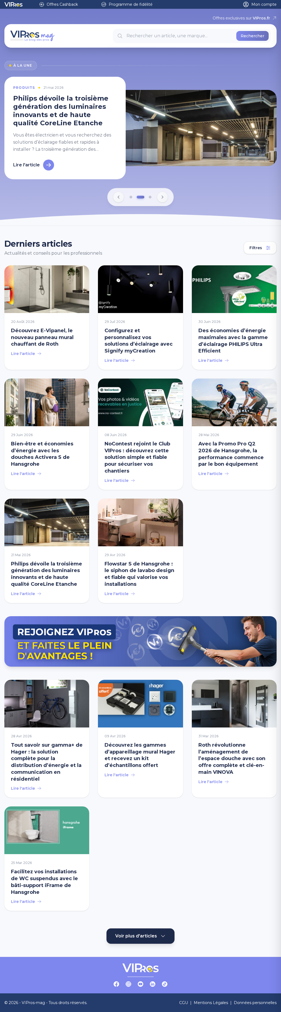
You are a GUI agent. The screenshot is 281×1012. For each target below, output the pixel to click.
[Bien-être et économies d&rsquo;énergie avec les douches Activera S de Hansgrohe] (46, 434)
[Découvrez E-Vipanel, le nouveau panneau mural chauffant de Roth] (46, 317)
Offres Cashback (62, 4)
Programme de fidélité (131, 4)
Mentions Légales (211, 1002)
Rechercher (252, 35)
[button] (131, 197)
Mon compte (264, 4)
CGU (183, 1002)
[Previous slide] (118, 197)
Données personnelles (255, 1002)
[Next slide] (162, 197)
